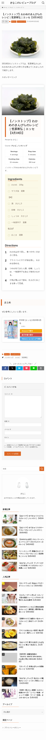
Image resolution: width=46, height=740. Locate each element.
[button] (5, 368)
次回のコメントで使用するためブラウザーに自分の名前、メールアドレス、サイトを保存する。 (24, 446)
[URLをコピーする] (41, 368)
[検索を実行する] (41, 469)
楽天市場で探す (27, 335)
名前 (6, 421)
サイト (6, 437)
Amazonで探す (27, 331)
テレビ (14, 21)
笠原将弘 (24, 357)
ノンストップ (21, 21)
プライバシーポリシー (12, 728)
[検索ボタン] (43, 3)
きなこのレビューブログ (23, 3)
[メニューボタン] (3, 3)
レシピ (17, 357)
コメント (8, 394)
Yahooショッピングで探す (32, 339)
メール (7, 429)
